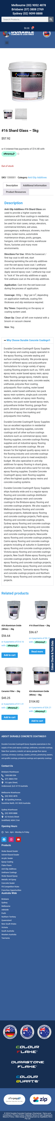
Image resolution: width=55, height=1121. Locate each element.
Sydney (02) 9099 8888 (28, 13)
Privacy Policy (18, 1115)
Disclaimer (37, 1113)
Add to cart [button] (9, 655)
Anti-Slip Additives (37, 177)
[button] (6, 42)
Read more (37, 651)
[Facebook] (3, 839)
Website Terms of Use (33, 1115)
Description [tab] (12, 185)
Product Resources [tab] (16, 192)
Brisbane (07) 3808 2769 (28, 9)
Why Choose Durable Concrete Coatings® (28, 340)
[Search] (51, 19)
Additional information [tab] (35, 185)
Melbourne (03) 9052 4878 (28, 5)
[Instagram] (11, 839)
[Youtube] (18, 839)
